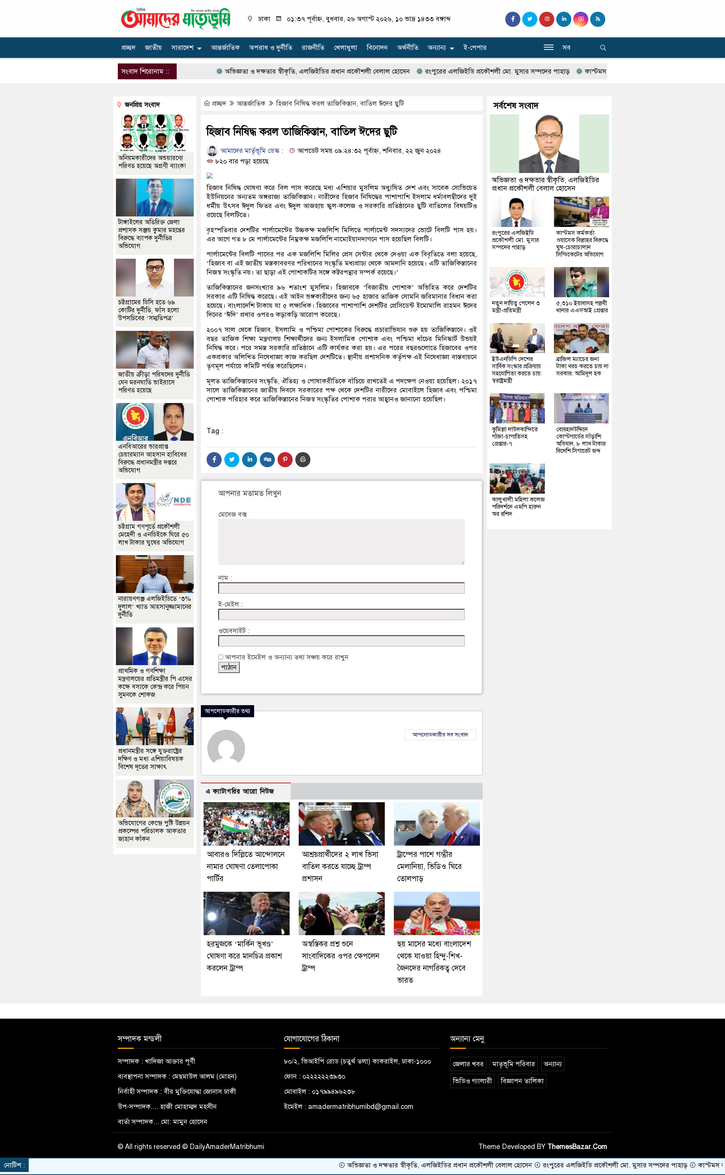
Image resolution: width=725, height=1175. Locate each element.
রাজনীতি (313, 47)
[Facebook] (214, 459)
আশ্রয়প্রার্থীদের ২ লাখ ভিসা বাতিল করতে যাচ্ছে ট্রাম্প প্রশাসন (340, 866)
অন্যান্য (437, 47)
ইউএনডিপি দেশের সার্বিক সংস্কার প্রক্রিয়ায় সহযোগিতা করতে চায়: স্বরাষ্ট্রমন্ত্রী (517, 369)
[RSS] (597, 19)
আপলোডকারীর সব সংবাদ (440, 734)
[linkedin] (563, 19)
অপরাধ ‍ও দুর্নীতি (270, 47)
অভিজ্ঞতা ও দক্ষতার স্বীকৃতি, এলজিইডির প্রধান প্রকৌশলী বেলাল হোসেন (277, 71)
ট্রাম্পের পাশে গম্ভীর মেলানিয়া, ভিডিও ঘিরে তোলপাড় (429, 866)
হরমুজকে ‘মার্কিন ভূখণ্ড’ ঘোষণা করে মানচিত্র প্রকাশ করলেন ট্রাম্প (244, 956)
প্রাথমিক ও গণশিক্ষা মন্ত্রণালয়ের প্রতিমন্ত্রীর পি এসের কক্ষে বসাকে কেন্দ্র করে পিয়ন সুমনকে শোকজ (155, 683)
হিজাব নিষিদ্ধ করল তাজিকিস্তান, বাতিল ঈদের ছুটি (340, 103)
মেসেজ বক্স (232, 514)
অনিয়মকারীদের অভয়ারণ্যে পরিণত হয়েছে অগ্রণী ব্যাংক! (152, 162)
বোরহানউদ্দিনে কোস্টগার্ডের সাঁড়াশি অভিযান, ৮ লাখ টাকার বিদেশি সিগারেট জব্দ (581, 440)
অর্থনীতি (407, 47)
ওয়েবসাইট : (234, 631)
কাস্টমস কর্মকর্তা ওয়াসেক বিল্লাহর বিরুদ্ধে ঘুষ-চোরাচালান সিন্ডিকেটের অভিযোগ (582, 243)
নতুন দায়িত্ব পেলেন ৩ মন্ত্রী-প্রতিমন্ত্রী (516, 307)
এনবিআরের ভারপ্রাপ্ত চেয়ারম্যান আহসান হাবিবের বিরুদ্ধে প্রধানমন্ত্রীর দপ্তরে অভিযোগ (152, 458)
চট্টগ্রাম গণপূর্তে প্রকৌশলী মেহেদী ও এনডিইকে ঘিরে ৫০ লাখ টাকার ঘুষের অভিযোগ (153, 535)
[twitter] (529, 19)
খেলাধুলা (345, 47)
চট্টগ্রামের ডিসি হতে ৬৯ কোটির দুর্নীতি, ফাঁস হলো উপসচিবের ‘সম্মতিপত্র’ (148, 310)
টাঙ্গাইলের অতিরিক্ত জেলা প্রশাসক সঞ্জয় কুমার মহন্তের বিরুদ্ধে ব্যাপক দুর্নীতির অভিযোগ (151, 234)
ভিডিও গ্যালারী (472, 1081)
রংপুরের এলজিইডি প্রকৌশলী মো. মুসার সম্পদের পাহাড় (457, 71)
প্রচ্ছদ (129, 47)
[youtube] (580, 19)
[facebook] (512, 19)
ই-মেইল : (230, 604)
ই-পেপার (475, 47)
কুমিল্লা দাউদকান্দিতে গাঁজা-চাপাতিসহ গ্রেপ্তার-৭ (515, 437)
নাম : (225, 578)
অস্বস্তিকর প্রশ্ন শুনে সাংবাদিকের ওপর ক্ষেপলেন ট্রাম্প (340, 956)
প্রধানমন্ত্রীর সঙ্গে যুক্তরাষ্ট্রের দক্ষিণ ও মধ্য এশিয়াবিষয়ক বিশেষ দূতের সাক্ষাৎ (151, 759)
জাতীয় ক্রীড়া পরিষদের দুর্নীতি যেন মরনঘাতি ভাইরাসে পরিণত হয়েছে (154, 382)
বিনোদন (377, 47)
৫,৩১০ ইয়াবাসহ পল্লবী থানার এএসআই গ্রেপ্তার (582, 307)
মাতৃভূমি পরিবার (513, 1064)
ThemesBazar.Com (577, 1147)
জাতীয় (153, 47)
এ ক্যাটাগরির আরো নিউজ (240, 791)
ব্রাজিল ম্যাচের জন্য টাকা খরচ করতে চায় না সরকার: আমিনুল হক (582, 366)
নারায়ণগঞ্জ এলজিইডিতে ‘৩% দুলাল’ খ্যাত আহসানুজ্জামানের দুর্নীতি (154, 607)
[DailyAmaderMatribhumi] (175, 18)
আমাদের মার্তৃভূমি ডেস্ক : (251, 151)
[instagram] (546, 19)
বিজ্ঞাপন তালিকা (522, 1081)
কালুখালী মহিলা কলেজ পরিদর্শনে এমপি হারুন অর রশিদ (518, 507)
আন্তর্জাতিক (225, 47)
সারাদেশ (182, 47)
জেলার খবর (468, 1064)
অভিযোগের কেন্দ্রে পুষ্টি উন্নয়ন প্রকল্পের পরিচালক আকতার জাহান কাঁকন (154, 831)
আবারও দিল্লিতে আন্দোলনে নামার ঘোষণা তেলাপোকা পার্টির (246, 866)
